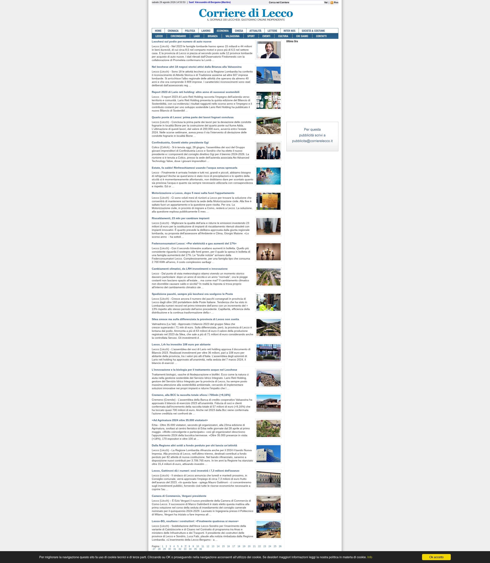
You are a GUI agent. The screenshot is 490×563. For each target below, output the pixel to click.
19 (244, 546)
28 (159, 549)
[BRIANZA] (213, 36)
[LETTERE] (273, 30)
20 (249, 546)
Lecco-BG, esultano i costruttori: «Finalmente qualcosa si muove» (195, 521)
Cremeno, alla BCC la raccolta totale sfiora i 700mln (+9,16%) (191, 395)
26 (280, 546)
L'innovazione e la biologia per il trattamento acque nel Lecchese (194, 369)
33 (185, 549)
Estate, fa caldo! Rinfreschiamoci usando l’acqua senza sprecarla (194, 167)
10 (197, 546)
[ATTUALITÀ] (256, 30)
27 (154, 549)
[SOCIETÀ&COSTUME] (313, 30)
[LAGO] (197, 36)
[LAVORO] (206, 30)
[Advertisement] (312, 97)
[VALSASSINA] (233, 36)
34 (190, 549)
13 (213, 546)
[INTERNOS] (290, 30)
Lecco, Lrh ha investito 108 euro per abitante (181, 344)
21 (254, 546)
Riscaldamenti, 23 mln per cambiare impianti (180, 218)
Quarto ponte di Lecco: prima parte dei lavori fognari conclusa (193, 117)
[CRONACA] (173, 30)
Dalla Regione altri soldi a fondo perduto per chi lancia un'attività (194, 445)
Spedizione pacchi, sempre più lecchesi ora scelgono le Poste (192, 294)
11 (203, 546)
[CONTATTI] (321, 36)
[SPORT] (251, 36)
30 (169, 549)
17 (233, 546)
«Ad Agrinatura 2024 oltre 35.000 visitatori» (180, 420)
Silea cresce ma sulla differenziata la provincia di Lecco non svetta (195, 319)
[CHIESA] (239, 30)
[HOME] (158, 30)
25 (275, 546)
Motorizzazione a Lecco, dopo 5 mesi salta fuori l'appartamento (193, 193)
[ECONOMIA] (223, 30)
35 (195, 549)
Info (369, 557)
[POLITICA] (190, 30)
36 (200, 549)
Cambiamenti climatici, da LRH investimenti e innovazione (190, 268)
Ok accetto (436, 557)
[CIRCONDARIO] (178, 36)
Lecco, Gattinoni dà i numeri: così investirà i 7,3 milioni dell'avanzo (195, 470)
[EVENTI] (266, 36)
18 (239, 546)
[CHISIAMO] (302, 36)
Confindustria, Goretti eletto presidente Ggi (180, 142)
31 (174, 549)
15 (223, 546)
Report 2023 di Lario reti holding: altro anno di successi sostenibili (195, 92)
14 (218, 546)
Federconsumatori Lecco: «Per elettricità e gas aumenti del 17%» (194, 243)
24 (270, 546)
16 (228, 546)
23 (264, 546)
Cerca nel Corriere (279, 2)
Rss (335, 2)
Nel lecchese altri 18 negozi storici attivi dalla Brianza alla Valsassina (197, 66)
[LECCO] (159, 36)
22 (259, 546)
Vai (325, 2)
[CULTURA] (283, 36)
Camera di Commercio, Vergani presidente (179, 496)
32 (180, 549)
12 (208, 546)
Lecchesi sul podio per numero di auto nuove (182, 41)
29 (164, 549)
